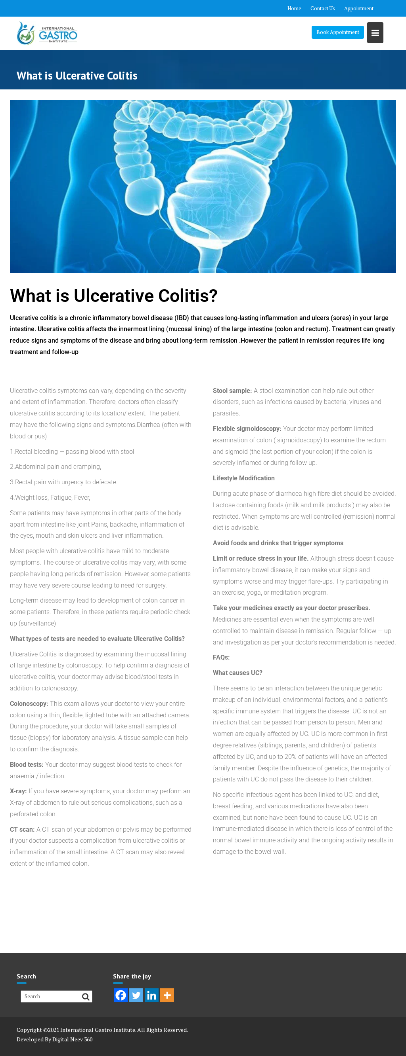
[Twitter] (136, 995)
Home (294, 8)
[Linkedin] (152, 995)
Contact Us (322, 8)
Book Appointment (337, 32)
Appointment (358, 8)
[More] (167, 995)
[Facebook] (121, 995)
